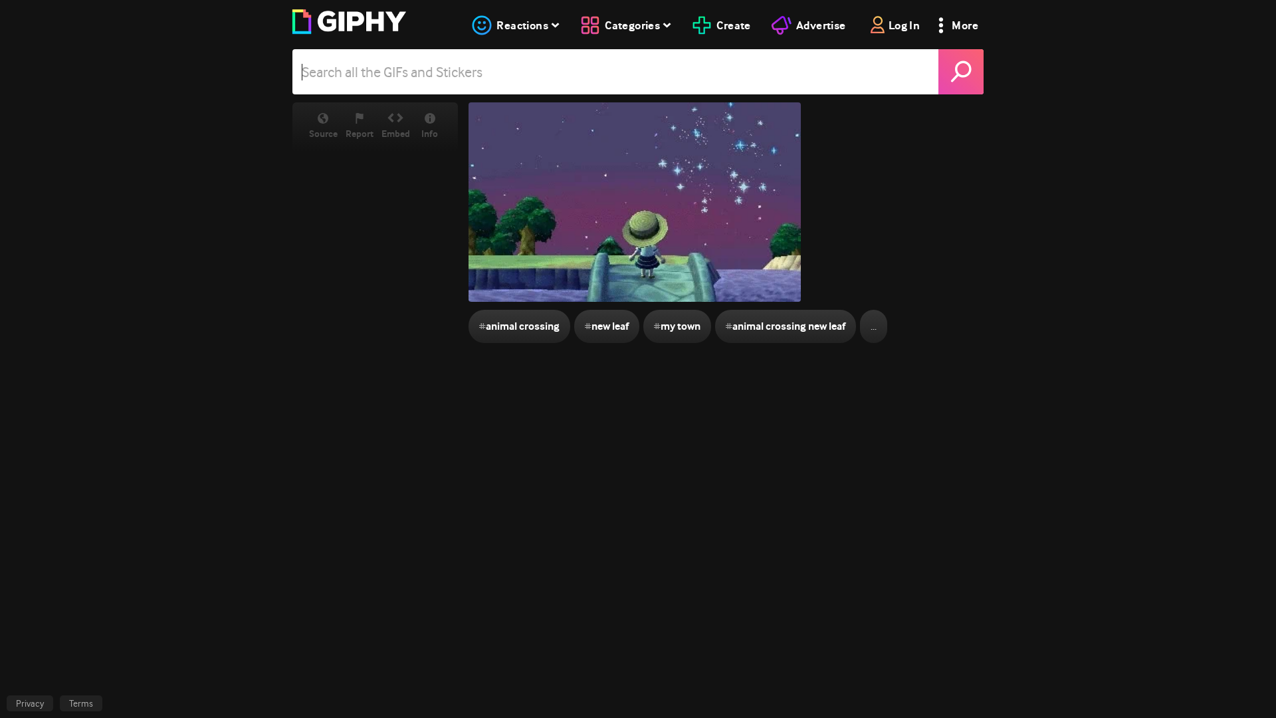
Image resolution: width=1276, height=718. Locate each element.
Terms (81, 703)
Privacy (30, 703)
